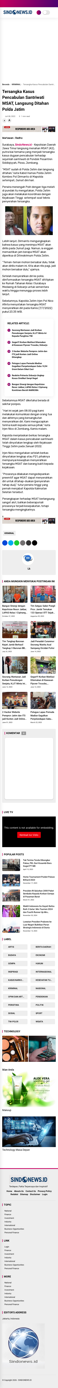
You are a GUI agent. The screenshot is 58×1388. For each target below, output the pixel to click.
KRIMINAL (16, 84)
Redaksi (14, 1194)
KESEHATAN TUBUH (45, 980)
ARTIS (11, 947)
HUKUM (39, 963)
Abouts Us (19, 1191)
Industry (7, 1222)
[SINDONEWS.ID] (17, 14)
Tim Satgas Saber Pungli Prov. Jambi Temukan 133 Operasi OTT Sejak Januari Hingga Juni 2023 (42, 609)
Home (9, 1191)
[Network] (39, 12)
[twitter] (8, 3)
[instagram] (12, 3)
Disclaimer (35, 1194)
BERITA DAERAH (43, 947)
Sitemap (24, 1194)
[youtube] (17, 3)
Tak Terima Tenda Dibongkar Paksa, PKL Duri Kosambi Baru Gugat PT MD (37, 863)
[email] (28, 543)
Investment (9, 1218)
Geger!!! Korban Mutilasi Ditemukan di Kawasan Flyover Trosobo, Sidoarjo (29, 343)
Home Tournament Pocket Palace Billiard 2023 (39, 878)
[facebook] (3, 3)
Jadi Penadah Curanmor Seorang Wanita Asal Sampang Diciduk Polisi (42, 644)
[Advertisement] (29, 51)
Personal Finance (11, 1232)
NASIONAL (40, 988)
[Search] (55, 3)
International (9, 1225)
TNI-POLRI (13, 1021)
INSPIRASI (13, 972)
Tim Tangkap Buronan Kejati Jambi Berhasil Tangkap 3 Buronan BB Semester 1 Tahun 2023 (14, 645)
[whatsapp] (16, 543)
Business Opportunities (14, 1229)
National (7, 1211)
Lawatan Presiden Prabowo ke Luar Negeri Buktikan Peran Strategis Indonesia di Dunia (37, 924)
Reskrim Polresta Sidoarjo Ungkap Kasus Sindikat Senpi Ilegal (28, 377)
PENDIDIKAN (41, 996)
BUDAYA (12, 955)
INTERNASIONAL (43, 972)
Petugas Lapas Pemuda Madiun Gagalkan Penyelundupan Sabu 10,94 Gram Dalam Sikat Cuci (29, 366)
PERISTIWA (13, 1005)
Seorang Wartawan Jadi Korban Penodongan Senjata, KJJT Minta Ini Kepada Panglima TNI (29, 333)
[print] (22, 543)
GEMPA (11, 963)
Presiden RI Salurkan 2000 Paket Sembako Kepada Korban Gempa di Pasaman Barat (38, 894)
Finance (7, 1214)
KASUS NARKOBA (16, 980)
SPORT (38, 1013)
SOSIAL (11, 1013)
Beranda (5, 84)
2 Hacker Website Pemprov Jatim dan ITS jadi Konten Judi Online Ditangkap (29, 354)
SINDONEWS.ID (25, 1380)
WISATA (39, 1021)
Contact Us (31, 1191)
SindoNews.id (23, 144)
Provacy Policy (45, 1191)
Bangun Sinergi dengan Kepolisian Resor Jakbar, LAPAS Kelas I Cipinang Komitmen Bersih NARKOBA (29, 387)
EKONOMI (40, 955)
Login (44, 1194)
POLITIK (39, 1005)
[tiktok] (21, 3)
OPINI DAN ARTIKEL (17, 996)
